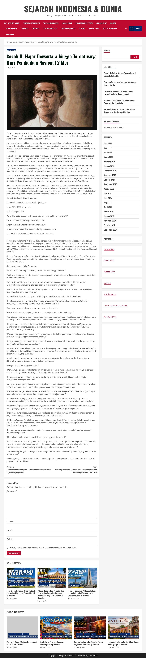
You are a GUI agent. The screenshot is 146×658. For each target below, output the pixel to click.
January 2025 (109, 216)
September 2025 (110, 184)
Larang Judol (67, 23)
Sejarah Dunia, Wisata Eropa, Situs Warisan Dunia (23, 582)
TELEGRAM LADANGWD (51, 23)
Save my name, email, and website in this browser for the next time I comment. (43, 548)
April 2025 (108, 207)
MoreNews (81, 655)
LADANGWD (109, 249)
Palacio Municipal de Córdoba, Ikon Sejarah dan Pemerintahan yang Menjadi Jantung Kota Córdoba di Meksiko (52, 578)
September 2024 (110, 229)
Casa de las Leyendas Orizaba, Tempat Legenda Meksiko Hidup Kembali (118, 92)
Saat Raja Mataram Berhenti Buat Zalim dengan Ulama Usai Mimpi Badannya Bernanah (76, 470)
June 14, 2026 (13, 598)
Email (10, 530)
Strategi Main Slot (50, 28)
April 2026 (108, 152)
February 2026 (109, 161)
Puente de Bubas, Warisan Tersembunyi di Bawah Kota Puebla (22, 627)
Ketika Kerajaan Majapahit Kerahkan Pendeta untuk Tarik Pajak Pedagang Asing (29, 470)
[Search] (126, 28)
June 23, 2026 (13, 647)
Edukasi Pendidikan (68, 28)
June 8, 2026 (43, 601)
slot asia (107, 283)
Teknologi (24, 28)
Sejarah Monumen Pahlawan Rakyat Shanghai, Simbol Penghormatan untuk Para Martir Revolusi (82, 578)
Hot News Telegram (11, 23)
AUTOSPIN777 (110, 317)
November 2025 (110, 175)
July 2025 (107, 193)
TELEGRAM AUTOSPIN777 (31, 23)
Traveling (35, 28)
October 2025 (109, 179)
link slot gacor (110, 294)
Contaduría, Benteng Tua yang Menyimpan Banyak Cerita (56, 627)
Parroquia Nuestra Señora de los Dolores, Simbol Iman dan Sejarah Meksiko (120, 111)
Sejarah (82, 28)
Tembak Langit (93, 28)
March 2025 (108, 211)
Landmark (12, 580)
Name (10, 521)
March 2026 (108, 157)
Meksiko (19, 580)
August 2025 (109, 188)
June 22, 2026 (80, 647)
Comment (12, 491)
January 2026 (109, 166)
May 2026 (108, 148)
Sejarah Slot (101, 23)
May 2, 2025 (11, 68)
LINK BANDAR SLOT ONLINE (115, 305)
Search (107, 51)
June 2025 (108, 198)
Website (10, 539)
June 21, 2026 (114, 647)
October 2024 (109, 225)
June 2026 (108, 143)
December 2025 (110, 170)
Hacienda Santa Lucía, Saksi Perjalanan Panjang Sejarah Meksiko (119, 101)
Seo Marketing (11, 28)
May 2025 (108, 202)
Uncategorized (11, 50)
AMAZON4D (10, 34)
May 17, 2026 (74, 598)
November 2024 (110, 220)
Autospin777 (109, 272)
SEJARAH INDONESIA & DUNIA (73, 9)
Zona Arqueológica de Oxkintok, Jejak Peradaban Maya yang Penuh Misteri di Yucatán (21, 578)
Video (138, 28)
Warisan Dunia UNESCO (26, 585)
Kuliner (113, 23)
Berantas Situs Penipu (84, 23)
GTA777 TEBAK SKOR (110, 28)
